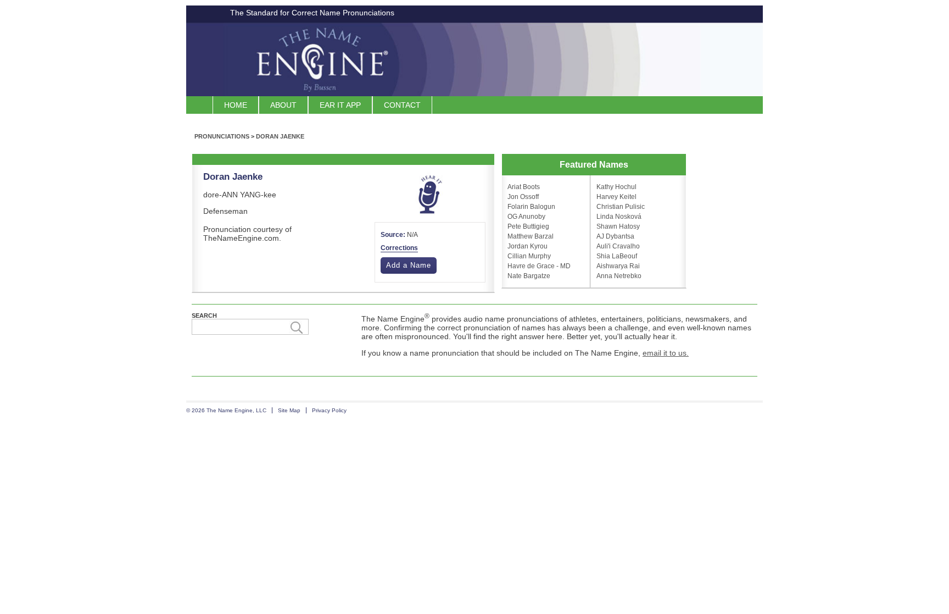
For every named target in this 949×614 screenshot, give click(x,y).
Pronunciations (221, 136)
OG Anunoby (526, 216)
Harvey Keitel (616, 197)
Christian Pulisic (620, 207)
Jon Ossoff (523, 197)
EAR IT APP (340, 105)
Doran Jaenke (280, 136)
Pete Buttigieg (528, 226)
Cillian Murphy (529, 256)
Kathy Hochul (616, 187)
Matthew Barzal (530, 236)
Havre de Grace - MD (539, 266)
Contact (402, 105)
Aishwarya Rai (618, 266)
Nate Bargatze (528, 276)
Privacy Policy (329, 410)
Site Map (289, 410)
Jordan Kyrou (527, 246)
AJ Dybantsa (615, 236)
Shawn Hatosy (618, 226)
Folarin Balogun (531, 207)
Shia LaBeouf (616, 256)
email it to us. (666, 353)
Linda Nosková (618, 216)
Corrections (399, 248)
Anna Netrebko (618, 276)
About (283, 105)
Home (235, 105)
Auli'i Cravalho (618, 246)
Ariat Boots (523, 187)
